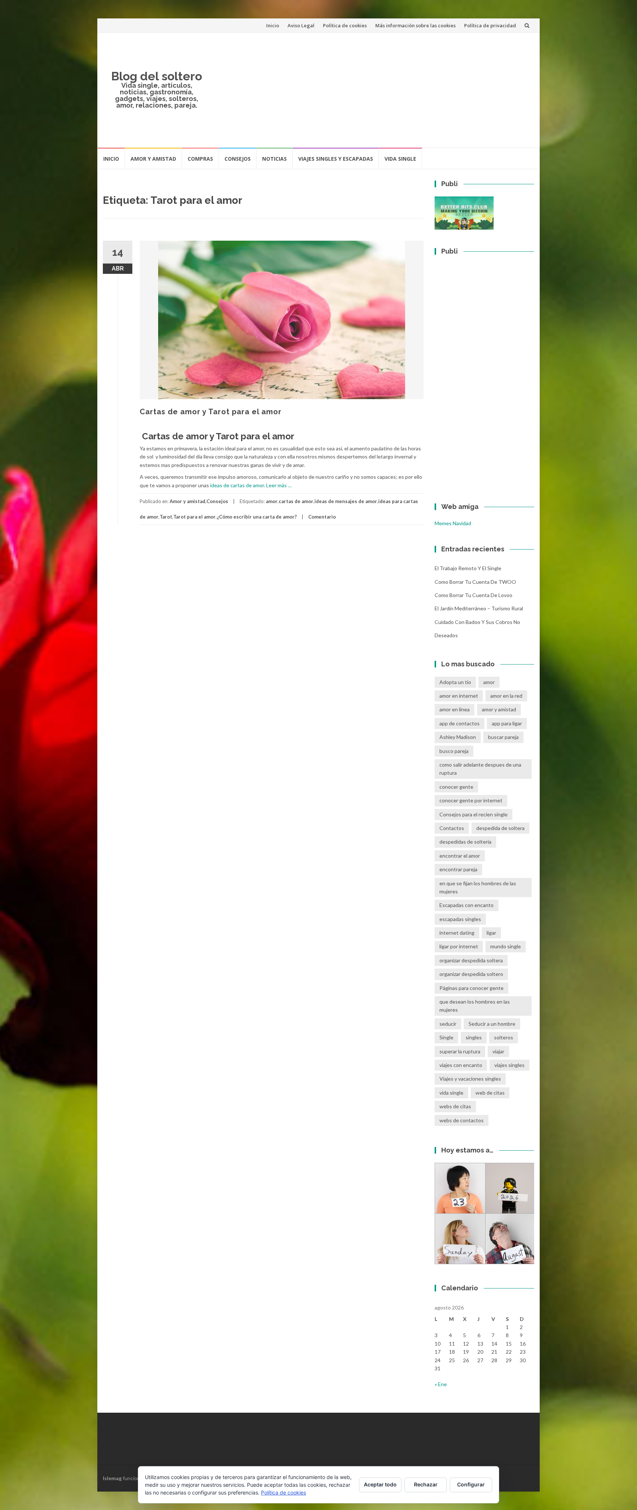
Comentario (322, 517)
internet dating (456, 933)
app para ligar (507, 723)
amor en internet (458, 696)
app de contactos (459, 723)
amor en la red (506, 696)
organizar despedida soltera (471, 960)
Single (446, 1037)
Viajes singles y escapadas (335, 158)
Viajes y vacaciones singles (470, 1078)
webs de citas (455, 1106)
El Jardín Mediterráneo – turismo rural (479, 608)
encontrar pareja (458, 869)
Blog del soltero (156, 76)
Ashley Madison (457, 737)
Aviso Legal (301, 25)
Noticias (274, 158)
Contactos (451, 828)
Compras (200, 158)
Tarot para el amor (194, 517)
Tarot (166, 517)
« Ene (441, 1384)
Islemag (112, 1478)
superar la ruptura (459, 1051)
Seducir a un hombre (492, 1024)
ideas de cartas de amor (236, 485)
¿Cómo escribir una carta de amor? (257, 517)
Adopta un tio (455, 682)
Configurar (471, 1484)
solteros (503, 1037)
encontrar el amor (459, 855)
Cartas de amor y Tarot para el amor (211, 411)
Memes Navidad (453, 523)
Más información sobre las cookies (415, 25)
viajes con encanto (460, 1065)
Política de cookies (345, 25)
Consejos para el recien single (473, 814)
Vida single (400, 158)
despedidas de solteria (465, 841)
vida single (451, 1092)
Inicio (272, 25)
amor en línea (454, 709)
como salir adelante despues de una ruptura (480, 768)
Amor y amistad (153, 158)
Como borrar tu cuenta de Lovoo (473, 595)
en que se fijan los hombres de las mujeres (477, 887)
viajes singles (509, 1065)
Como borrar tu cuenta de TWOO (475, 582)
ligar (491, 933)
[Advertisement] (372, 90)
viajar (498, 1051)
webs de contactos (461, 1120)
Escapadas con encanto (466, 905)
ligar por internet (458, 946)
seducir (447, 1024)
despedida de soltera (500, 828)
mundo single (505, 946)
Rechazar (426, 1484)
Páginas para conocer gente (471, 988)
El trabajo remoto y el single (468, 568)
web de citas (490, 1092)
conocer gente (456, 787)
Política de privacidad (490, 25)
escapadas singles (460, 919)
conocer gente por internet (470, 800)
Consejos (237, 158)
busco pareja (454, 751)
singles (474, 1037)
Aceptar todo (380, 1484)
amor (272, 501)
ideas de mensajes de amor (345, 501)
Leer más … (279, 485)
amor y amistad (499, 709)
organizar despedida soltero (471, 974)
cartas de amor (296, 501)
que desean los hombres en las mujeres (474, 1005)
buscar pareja (503, 737)
